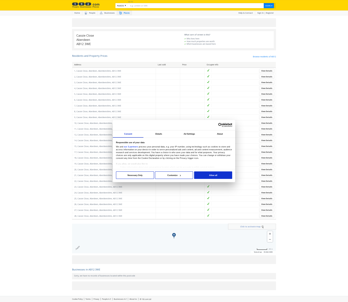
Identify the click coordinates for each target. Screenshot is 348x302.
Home (77, 13)
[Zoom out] (270, 239)
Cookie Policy (77, 299)
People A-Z (106, 299)
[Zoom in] (270, 234)
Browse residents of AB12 (264, 56)
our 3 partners (131, 146)
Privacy (96, 299)
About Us (133, 299)
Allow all (213, 175)
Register (270, 13)
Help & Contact (245, 13)
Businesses (109, 13)
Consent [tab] (128, 134)
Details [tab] (158, 134)
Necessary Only (135, 175)
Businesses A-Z (120, 299)
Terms (88, 299)
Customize (172, 175)
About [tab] (220, 134)
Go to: (130, 2)
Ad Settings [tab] (189, 134)
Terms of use (258, 252)
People (92, 13)
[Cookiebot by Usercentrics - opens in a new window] (220, 125)
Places (127, 13)
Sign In (260, 13)
